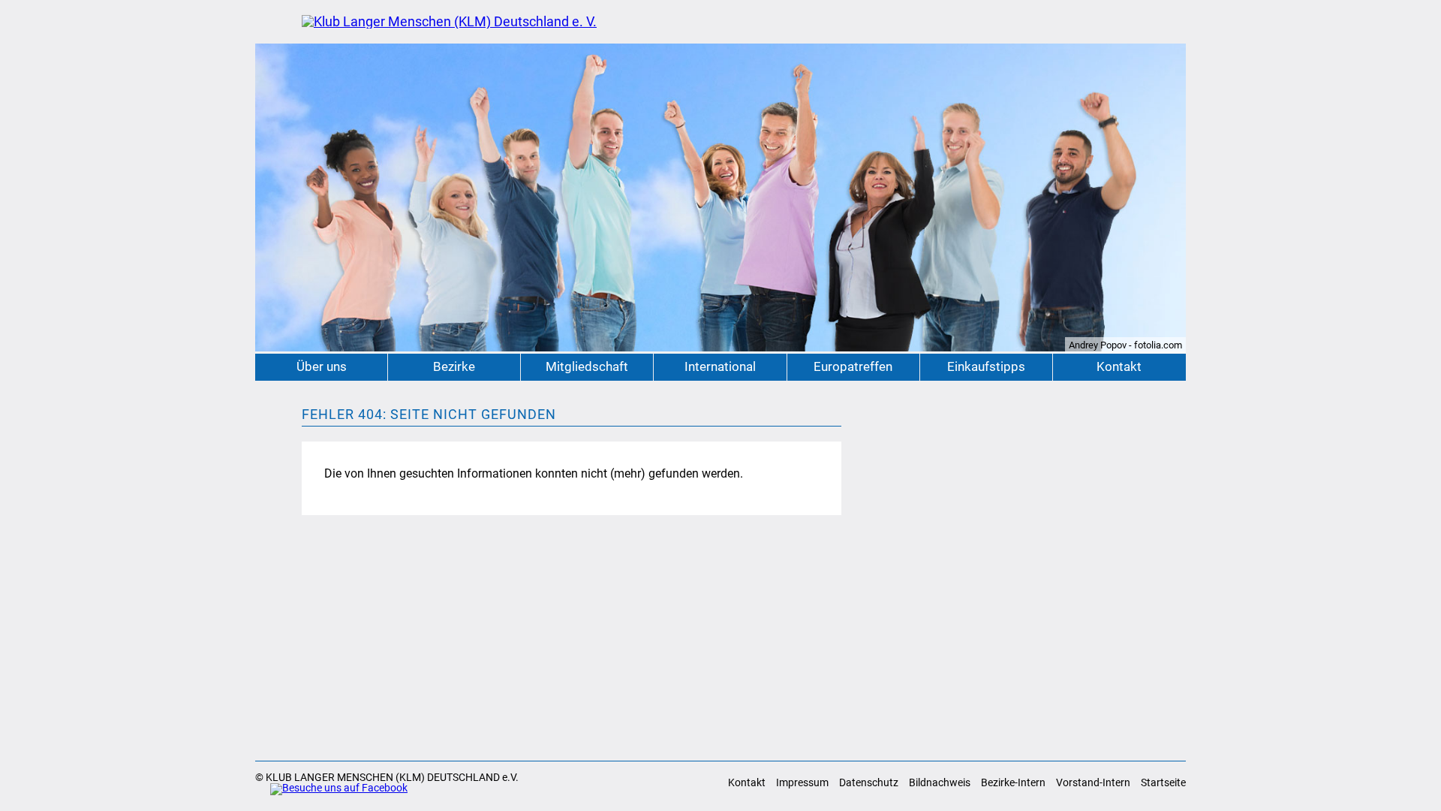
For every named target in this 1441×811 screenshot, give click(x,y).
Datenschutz (868, 782)
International (720, 367)
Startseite (1163, 782)
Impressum (802, 782)
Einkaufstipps (986, 367)
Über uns (321, 367)
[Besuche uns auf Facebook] (331, 789)
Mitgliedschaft (587, 367)
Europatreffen (853, 367)
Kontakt (1119, 367)
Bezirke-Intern (1013, 782)
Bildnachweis (939, 782)
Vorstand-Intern (1093, 782)
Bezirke (454, 367)
